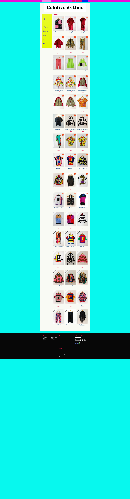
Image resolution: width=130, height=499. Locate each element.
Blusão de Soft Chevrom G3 (82, 266)
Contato (44, 340)
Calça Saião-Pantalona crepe (70, 324)
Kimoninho (44, 35)
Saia (43, 30)
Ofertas (44, 34)
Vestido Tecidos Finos (82, 207)
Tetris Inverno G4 (58, 168)
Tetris (43, 39)
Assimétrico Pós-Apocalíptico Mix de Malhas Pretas (82, 325)
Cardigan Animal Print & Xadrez (82, 285)
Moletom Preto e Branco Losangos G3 (70, 130)
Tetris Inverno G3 (70, 168)
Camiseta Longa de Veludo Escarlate (71, 32)
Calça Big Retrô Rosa (58, 324)
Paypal (52, 338)
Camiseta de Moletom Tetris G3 (58, 207)
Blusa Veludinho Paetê (58, 31)
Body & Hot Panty (45, 31)
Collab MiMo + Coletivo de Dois (47, 46)
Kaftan (43, 36)
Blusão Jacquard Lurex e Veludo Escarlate (82, 91)
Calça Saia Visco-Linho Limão (70, 70)
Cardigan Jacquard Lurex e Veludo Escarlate (70, 110)
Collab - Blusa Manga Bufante (82, 168)
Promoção (44, 42)
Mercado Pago (53, 339)
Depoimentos (45, 339)
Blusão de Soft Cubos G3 (58, 285)
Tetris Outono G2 (70, 285)
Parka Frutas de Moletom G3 (70, 90)
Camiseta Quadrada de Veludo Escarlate (58, 52)
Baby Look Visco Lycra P (82, 109)
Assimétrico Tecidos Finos (59, 148)
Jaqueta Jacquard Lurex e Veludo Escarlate (59, 110)
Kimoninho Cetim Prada (58, 129)
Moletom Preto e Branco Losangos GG (82, 130)
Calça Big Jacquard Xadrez (83, 51)
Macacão (44, 19)
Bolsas (43, 40)
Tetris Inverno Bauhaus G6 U (70, 246)
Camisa (44, 22)
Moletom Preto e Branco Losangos (70, 266)
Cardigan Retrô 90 (82, 305)
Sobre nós (45, 337)
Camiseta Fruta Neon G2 (70, 148)
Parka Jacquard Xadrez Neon (70, 51)
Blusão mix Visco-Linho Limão (82, 70)
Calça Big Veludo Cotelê (58, 70)
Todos (43, 14)
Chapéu (44, 44)
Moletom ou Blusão (45, 17)
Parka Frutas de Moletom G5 (58, 90)
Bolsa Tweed (71, 207)
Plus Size (44, 15)
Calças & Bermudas (45, 27)
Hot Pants (44, 43)
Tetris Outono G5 (58, 305)
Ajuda (44, 338)
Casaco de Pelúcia (45, 23)
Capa (43, 38)
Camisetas (44, 18)
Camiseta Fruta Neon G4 (82, 148)
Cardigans (44, 26)
